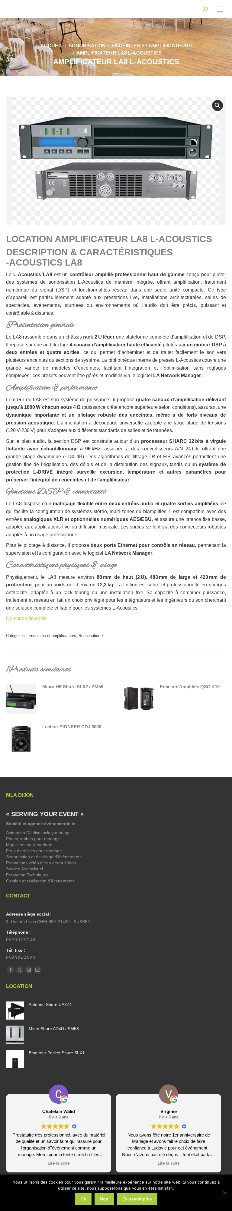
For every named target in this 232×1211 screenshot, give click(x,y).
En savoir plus (137, 1199)
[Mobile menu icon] (220, 9)
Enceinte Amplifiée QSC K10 (190, 686)
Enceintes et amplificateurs (52, 635)
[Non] (224, 1193)
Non (104, 1199)
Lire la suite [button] (59, 1163)
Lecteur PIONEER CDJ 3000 (71, 726)
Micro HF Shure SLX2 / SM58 (72, 686)
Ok (83, 1199)
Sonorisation (89, 635)
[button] (217, 105)
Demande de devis (27, 618)
